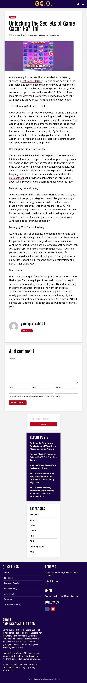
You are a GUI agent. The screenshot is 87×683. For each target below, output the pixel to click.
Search (43, 424)
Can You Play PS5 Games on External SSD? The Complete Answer (43, 457)
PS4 (32, 536)
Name (11, 387)
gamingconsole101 (18, 35)
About (7, 572)
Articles (33, 514)
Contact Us (9, 594)
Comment (12, 359)
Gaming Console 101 (52, 679)
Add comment (44, 35)
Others (12, 17)
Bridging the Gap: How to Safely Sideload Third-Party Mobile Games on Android (43, 446)
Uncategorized (37, 546)
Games (33, 520)
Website (57, 387)
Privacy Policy (10, 588)
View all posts (27, 330)
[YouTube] (53, 609)
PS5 (32, 541)
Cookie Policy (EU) (12, 604)
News (32, 525)
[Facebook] (47, 609)
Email (34, 387)
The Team (8, 578)
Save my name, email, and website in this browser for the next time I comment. (36, 396)
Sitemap (8, 599)
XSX (32, 552)
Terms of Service (12, 583)
